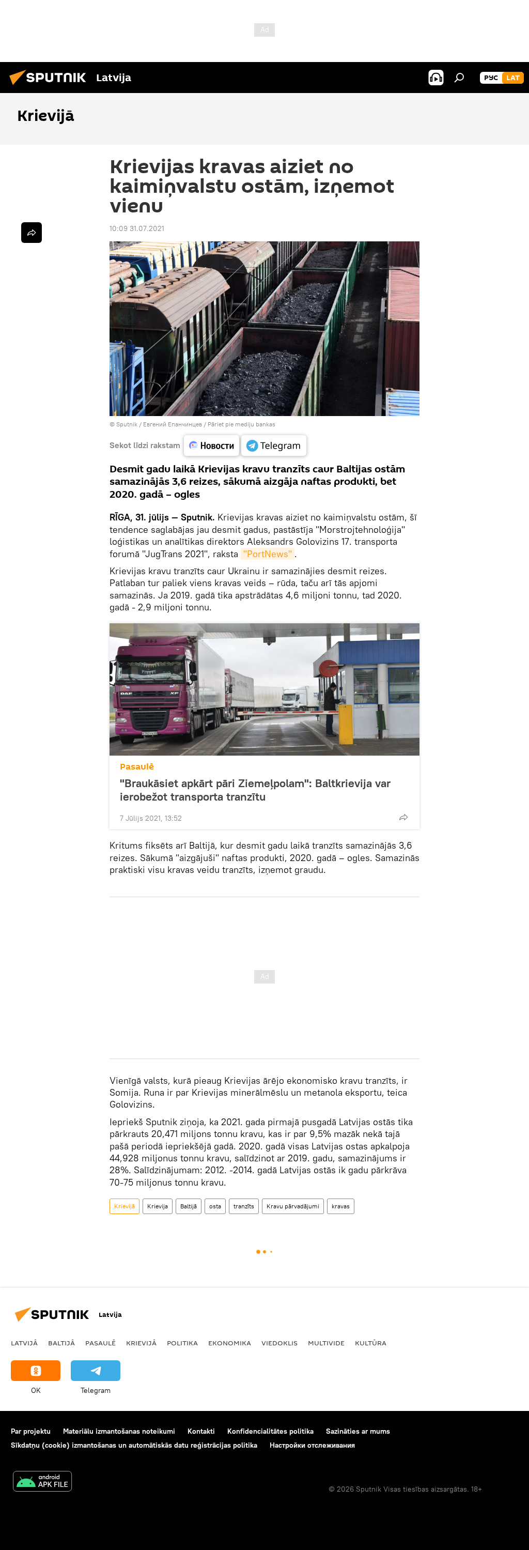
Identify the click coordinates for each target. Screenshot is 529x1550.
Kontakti (201, 1431)
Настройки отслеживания (312, 1445)
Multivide (326, 1342)
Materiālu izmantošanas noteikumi (119, 1431)
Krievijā (124, 1206)
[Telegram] (273, 445)
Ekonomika (229, 1342)
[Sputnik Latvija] (50, 86)
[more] (403, 817)
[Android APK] (42, 1482)
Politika (182, 1342)
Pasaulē (137, 766)
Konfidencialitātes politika (270, 1431)
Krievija (157, 1206)
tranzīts (244, 1206)
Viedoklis (279, 1342)
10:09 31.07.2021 (137, 228)
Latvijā (24, 1342)
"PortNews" (267, 554)
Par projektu (31, 1431)
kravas (341, 1206)
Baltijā (188, 1206)
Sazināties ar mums (358, 1431)
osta (215, 1206)
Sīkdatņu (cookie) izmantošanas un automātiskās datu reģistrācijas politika (134, 1445)
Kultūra (370, 1342)
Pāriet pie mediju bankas (241, 424)
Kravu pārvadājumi (293, 1206)
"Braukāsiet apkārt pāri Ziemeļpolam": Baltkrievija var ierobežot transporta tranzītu (255, 789)
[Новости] (211, 445)
